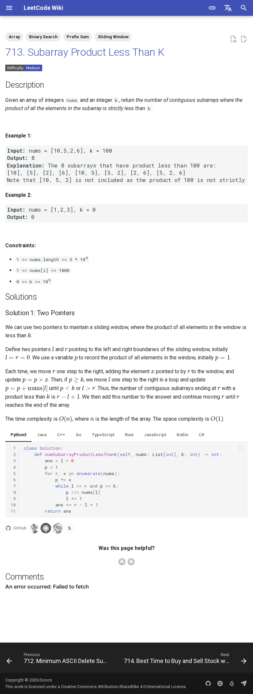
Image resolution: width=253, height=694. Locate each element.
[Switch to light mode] (212, 8)
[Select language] (228, 8)
